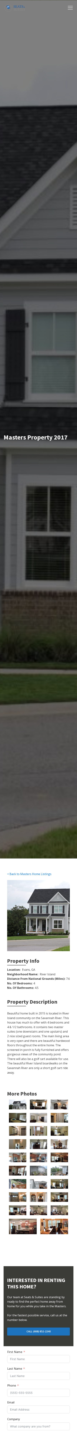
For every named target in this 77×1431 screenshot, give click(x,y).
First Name (14, 1352)
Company (13, 1419)
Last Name (14, 1369)
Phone (11, 1385)
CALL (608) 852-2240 (39, 1331)
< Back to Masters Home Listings (29, 874)
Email (11, 1402)
